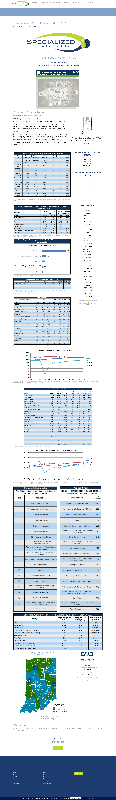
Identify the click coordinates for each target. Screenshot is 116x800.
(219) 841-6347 (87, 680)
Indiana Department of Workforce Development (87, 677)
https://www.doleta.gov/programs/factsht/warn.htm (26, 293)
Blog (84, 2)
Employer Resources (55, 2)
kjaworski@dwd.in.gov (87, 683)
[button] (53, 741)
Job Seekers (44, 2)
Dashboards (76, 2)
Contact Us (91, 2)
